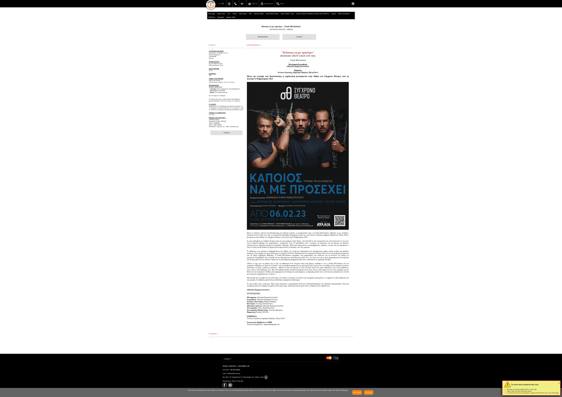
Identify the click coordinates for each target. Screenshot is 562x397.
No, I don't (368, 392)
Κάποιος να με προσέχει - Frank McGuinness (281, 26)
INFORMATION (263, 37)
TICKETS (299, 37)
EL (220, 3)
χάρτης (211, 58)
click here (211, 114)
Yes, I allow (357, 392)
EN (223, 3)
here (346, 390)
